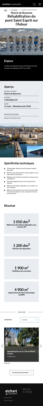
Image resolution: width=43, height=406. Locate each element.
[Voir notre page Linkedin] (30, 392)
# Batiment (7, 363)
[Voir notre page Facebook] (24, 392)
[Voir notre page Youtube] (27, 392)
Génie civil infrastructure (12, 118)
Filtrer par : (8, 319)
